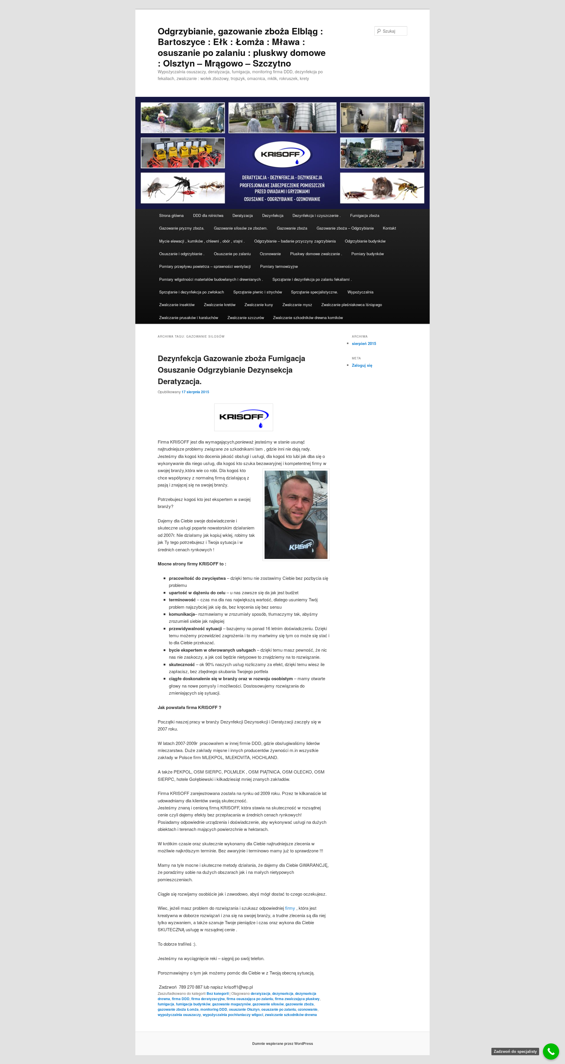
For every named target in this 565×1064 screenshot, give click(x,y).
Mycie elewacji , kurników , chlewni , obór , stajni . (202, 241)
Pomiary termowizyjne (279, 266)
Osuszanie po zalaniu (232, 253)
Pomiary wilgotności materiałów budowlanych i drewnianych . (211, 279)
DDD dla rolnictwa (208, 215)
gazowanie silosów (268, 1004)
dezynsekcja (282, 993)
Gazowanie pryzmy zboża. (182, 228)
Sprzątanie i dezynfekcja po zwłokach (191, 292)
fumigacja (166, 1004)
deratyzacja (260, 993)
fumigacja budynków (193, 1004)
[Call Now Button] (551, 1051)
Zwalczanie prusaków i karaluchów (188, 317)
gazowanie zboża (299, 1004)
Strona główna (171, 215)
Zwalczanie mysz (297, 304)
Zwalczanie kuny (259, 304)
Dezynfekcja (272, 215)
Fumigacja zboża (364, 215)
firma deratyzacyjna (208, 998)
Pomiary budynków (367, 253)
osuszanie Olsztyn (244, 1009)
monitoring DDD (213, 1009)
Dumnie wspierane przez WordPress (282, 1043)
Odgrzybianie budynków (365, 241)
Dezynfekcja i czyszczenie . (317, 215)
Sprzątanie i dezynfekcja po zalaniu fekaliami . (312, 279)
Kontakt (389, 228)
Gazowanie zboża (292, 228)
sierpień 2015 (364, 343)
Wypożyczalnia (360, 292)
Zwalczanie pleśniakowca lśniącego (351, 304)
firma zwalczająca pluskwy (297, 998)
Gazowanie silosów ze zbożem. (241, 228)
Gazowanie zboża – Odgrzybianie (345, 228)
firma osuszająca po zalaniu (250, 998)
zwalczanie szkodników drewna (291, 1014)
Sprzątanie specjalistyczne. (314, 292)
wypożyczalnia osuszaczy (179, 1014)
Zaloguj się (362, 365)
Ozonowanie (270, 253)
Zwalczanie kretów (219, 304)
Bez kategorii (218, 993)
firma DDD (181, 998)
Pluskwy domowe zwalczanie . (316, 253)
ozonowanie (308, 1009)
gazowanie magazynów (231, 1004)
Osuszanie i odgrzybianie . (182, 253)
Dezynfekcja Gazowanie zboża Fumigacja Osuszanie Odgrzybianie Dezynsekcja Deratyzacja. (231, 369)
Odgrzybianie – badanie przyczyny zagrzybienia (295, 241)
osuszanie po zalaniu (278, 1009)
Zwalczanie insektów (177, 304)
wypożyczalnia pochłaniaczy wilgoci (233, 1014)
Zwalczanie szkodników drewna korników (308, 317)
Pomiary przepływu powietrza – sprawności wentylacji (205, 266)
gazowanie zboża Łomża (178, 1009)
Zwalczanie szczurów (245, 317)
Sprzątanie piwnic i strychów (257, 292)
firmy (290, 908)
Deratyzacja (242, 215)
